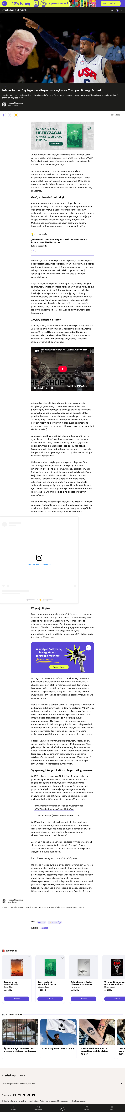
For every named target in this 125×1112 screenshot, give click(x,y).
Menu (111, 1109)
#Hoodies (63, 805)
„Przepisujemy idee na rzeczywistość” (19, 1083)
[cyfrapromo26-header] (62, 3)
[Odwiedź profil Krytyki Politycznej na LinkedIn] (33, 1095)
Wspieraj (13, 1109)
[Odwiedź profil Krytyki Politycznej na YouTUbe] (28, 1095)
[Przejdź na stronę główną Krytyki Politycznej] (14, 1075)
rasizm (41, 922)
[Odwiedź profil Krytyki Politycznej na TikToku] (24, 1095)
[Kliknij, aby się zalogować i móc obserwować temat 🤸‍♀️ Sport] (59, 922)
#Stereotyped (76, 805)
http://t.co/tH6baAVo (63, 809)
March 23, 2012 (74, 815)
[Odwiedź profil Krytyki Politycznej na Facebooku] (14, 1095)
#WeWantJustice (43, 809)
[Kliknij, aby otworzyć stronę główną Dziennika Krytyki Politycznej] (62, 1108)
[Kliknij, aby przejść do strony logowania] (121, 10)
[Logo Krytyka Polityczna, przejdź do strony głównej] (14, 10)
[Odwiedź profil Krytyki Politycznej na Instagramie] (19, 1095)
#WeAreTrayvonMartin (45, 805)
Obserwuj (86, 1109)
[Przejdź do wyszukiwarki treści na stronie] (112, 10)
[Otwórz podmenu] (121, 1083)
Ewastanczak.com (81, 1101)
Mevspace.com (62, 1101)
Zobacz (17, 999)
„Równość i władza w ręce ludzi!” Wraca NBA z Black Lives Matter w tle (59, 241)
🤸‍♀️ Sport (53, 922)
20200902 (44, 928)
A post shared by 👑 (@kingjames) (39, 600)
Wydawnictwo (38, 1109)
